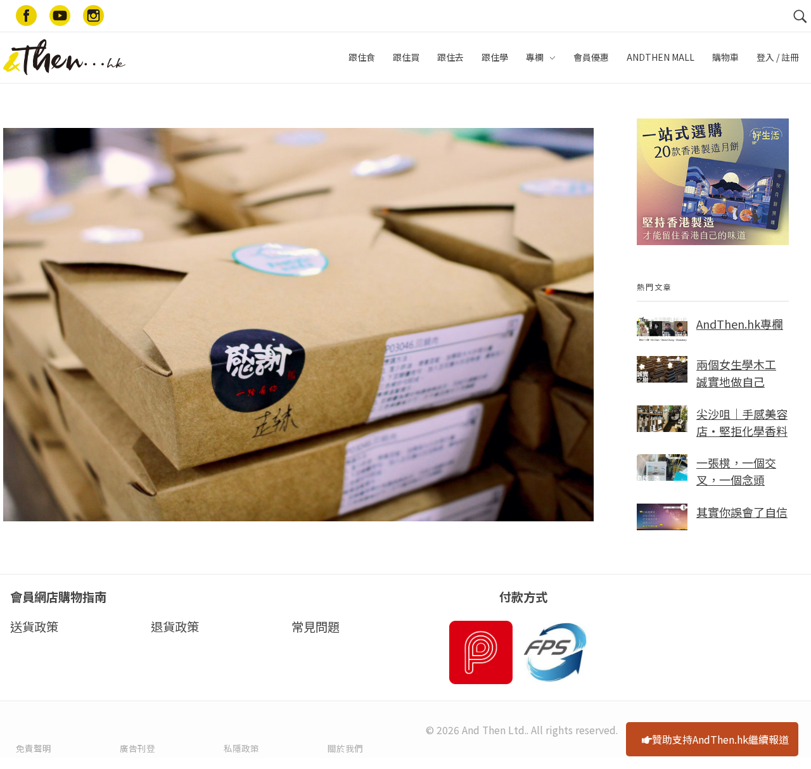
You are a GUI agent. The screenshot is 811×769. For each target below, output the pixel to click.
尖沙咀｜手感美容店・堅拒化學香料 (742, 422)
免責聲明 (33, 748)
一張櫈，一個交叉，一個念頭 (736, 471)
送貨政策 (34, 626)
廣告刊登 (137, 748)
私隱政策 (241, 748)
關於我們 (345, 748)
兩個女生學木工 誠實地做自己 (736, 373)
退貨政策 (175, 626)
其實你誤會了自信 (742, 512)
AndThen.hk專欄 (739, 323)
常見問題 (315, 626)
